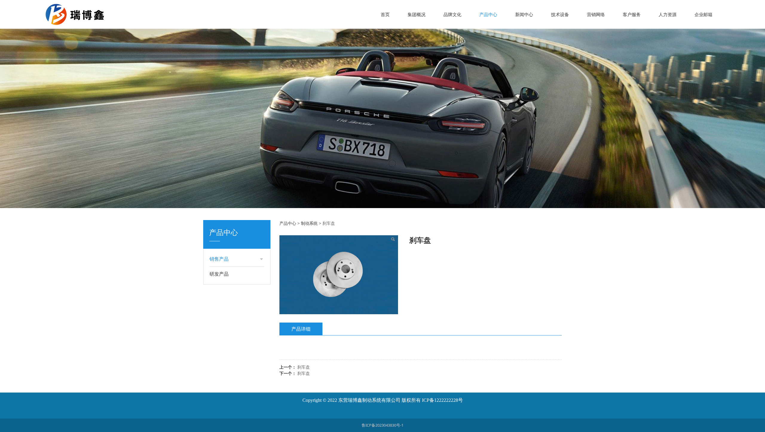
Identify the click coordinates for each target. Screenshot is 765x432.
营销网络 (596, 14)
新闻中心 (524, 14)
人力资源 (668, 14)
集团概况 (417, 14)
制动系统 (309, 223)
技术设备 (560, 14)
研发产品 (219, 274)
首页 (385, 14)
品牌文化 (452, 14)
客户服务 (632, 14)
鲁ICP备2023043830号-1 (382, 425)
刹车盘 (303, 367)
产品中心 (488, 14)
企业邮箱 (703, 14)
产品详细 (300, 329)
